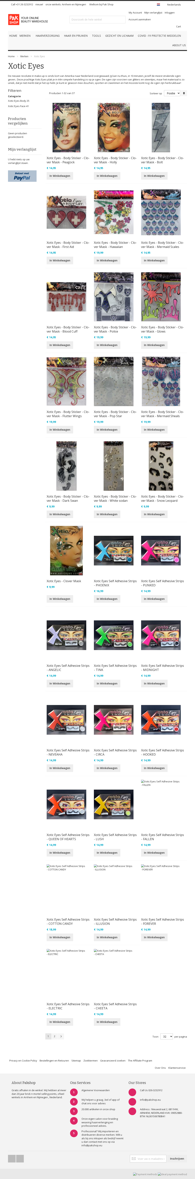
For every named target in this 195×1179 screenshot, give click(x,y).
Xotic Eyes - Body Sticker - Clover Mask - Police (115, 329)
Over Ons (160, 1067)
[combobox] (97, 19)
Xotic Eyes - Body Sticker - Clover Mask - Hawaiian (115, 245)
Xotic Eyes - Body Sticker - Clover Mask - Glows (162, 329)
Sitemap (76, 1060)
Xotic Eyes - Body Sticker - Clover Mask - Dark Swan (68, 498)
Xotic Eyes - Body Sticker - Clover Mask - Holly (115, 160)
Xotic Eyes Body (17, 100)
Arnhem (66, 4)
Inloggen (170, 12)
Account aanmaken (140, 19)
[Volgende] (61, 1036)
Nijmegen (80, 4)
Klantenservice (177, 1067)
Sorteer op (156, 93)
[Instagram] (20, 1157)
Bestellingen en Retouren (54, 1060)
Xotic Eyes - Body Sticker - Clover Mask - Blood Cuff (68, 329)
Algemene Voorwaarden (96, 1090)
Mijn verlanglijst (153, 12)
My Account (135, 12)
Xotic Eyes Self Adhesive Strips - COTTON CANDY (68, 921)
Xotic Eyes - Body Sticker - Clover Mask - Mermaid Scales (162, 245)
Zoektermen (90, 1060)
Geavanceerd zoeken (112, 1060)
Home (11, 56)
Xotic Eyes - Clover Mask (64, 581)
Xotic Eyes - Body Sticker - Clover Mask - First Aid (68, 245)
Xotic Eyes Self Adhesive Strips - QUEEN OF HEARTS (68, 837)
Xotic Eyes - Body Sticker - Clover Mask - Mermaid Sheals (162, 414)
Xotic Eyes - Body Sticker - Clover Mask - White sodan (115, 498)
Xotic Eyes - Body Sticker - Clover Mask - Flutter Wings (68, 414)
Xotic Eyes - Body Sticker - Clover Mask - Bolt (162, 160)
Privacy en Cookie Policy (23, 1060)
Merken (24, 56)
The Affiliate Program (140, 1060)
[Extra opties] (22, 172)
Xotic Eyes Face (17, 106)
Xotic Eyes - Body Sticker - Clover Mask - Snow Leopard (162, 498)
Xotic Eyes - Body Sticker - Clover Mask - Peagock (68, 160)
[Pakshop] (29, 19)
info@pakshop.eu (150, 1099)
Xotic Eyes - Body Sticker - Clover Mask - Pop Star (115, 414)
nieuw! (39, 4)
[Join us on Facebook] (12, 1157)
